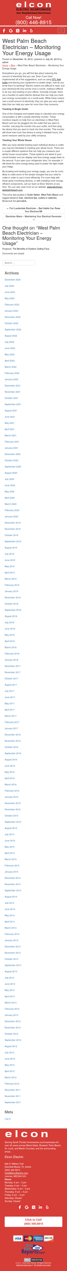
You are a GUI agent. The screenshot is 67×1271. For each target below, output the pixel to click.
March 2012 (11, 1077)
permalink (21, 200)
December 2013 (13, 946)
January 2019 (11, 591)
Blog (13, 65)
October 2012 (11, 1033)
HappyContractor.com (24, 1265)
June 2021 (10, 416)
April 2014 (10, 921)
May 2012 (9, 1064)
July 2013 (9, 977)
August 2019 (11, 547)
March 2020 (11, 503)
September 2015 (13, 821)
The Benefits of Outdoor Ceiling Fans (31, 248)
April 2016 (10, 778)
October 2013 (11, 958)
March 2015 (11, 859)
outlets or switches (47, 197)
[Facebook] (4, 31)
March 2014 (11, 927)
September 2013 (13, 965)
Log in (8, 1118)
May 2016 (9, 771)
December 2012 (13, 1021)
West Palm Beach (50, 194)
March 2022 (11, 366)
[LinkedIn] (24, 31)
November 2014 (13, 884)
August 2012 (11, 1046)
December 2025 (13, 279)
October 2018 (11, 603)
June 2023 (10, 292)
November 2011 (13, 1096)
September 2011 (13, 1102)
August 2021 (11, 410)
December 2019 (13, 522)
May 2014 (9, 915)
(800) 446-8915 (33, 22)
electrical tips (30, 197)
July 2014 (9, 902)
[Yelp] (31, 31)
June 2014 (10, 909)
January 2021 (11, 447)
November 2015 (13, 809)
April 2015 (10, 853)
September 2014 (13, 890)
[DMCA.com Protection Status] (33, 1259)
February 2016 (12, 790)
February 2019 (12, 584)
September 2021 (13, 404)
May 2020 (9, 491)
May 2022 (9, 354)
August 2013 (11, 971)
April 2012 (10, 1071)
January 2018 (11, 659)
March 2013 (11, 1002)
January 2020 (11, 516)
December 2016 (13, 734)
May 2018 (9, 634)
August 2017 (11, 684)
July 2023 (9, 285)
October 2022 (11, 323)
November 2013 (13, 952)
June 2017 (10, 697)
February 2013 (12, 1008)
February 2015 (12, 865)
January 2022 (11, 379)
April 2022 (10, 360)
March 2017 (11, 715)
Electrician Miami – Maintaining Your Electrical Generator (34, 218)
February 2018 (12, 653)
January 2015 (11, 871)
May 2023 (9, 298)
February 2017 (12, 722)
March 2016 (11, 784)
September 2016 (13, 753)
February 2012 (12, 1083)
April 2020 (10, 497)
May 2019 (9, 566)
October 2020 (11, 460)
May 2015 (9, 846)
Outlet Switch (33, 194)
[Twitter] (17, 31)
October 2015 (11, 815)
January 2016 (11, 796)
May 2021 (9, 422)
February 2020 (12, 510)
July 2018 (9, 622)
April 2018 (10, 641)
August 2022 (11, 335)
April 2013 (10, 996)
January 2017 (11, 728)
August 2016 (11, 759)
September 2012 (13, 1039)
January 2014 (11, 940)
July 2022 (9, 341)
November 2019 (13, 528)
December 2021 (13, 385)
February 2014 (12, 934)
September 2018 (13, 609)
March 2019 (11, 578)
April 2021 (10, 429)
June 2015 (10, 840)
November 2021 (13, 391)
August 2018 (11, 616)
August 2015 (11, 828)
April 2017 (10, 709)
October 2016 (11, 747)
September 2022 (13, 329)
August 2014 (11, 896)
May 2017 (9, 703)
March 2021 (11, 435)
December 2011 (13, 1089)
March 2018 (11, 647)
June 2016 (10, 765)
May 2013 (9, 990)
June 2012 (10, 1058)
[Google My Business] (11, 31)
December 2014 (13, 877)
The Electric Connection (42, 1265)
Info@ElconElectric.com (16, 1173)
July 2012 (9, 1052)
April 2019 (10, 572)
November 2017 (13, 672)
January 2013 (11, 1015)
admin (5, 62)
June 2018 (10, 628)
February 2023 (12, 304)
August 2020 (11, 472)
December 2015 (13, 803)
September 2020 (13, 466)
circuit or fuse (16, 197)
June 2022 (10, 348)
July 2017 (9, 690)
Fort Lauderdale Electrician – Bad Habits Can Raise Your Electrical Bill (33, 210)
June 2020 (10, 485)
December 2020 (13, 454)
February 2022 (12, 373)
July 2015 (9, 834)
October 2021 (11, 398)
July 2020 (9, 479)
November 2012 (13, 1027)
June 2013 (10, 983)
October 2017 (11, 678)
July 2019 (9, 553)
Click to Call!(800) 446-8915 (33, 1222)
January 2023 (11, 310)
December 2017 (13, 666)
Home (5, 65)
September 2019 (13, 541)
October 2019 (11, 535)
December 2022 (13, 316)
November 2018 (13, 597)
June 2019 (10, 560)
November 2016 (13, 740)
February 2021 (12, 441)
